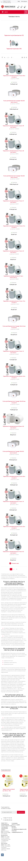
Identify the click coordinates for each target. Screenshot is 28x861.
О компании (14, 823)
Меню (6, 12)
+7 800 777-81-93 (6, 1)
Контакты (14, 827)
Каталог (14, 826)
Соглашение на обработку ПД (19, 829)
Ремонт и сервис (16, 824)
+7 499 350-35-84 (7, 2)
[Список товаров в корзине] (25, 8)
